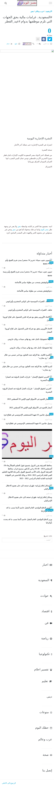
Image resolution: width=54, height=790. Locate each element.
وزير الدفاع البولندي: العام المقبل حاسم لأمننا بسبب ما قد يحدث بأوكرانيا (27, 521)
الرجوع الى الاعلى (9, 783)
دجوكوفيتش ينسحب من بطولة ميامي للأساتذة (34, 291)
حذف (8, 43)
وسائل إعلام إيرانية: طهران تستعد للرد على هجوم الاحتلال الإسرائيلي (30, 499)
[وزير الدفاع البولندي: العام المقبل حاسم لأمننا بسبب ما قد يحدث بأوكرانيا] (27, 509)
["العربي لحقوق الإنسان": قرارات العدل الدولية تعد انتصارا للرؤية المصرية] (27, 378)
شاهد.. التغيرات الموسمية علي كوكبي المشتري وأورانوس (30, 310)
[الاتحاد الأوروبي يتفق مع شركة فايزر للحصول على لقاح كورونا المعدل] (27, 319)
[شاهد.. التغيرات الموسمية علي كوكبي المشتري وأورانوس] (27, 301)
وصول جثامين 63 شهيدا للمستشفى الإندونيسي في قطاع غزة (29, 423)
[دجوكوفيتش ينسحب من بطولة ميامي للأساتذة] (27, 282)
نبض (32, 11)
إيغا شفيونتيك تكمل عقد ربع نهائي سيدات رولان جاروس (31, 348)
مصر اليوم (44, 230)
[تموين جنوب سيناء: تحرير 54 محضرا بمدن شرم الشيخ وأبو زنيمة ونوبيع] (27, 262)
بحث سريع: (47, 536)
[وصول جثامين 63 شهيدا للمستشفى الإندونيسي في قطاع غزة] (27, 415)
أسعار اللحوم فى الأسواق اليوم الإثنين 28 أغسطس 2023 (30, 408)
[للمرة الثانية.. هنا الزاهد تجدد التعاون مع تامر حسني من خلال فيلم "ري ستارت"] (27, 356)
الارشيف (48, 11)
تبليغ (16, 43)
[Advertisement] (27, 112)
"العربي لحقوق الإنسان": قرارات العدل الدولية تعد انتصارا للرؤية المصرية (27, 390)
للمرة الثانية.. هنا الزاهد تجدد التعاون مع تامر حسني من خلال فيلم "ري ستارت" (27, 368)
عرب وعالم (39, 11)
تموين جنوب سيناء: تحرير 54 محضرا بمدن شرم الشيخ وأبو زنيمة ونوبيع (27, 273)
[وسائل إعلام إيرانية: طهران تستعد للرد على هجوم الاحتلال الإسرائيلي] (27, 487)
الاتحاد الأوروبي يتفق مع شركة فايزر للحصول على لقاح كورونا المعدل (28, 330)
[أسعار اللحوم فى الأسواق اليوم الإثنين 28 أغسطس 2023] (27, 399)
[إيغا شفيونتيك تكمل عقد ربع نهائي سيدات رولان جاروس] (27, 339)
